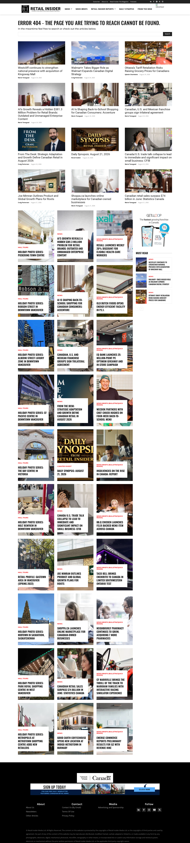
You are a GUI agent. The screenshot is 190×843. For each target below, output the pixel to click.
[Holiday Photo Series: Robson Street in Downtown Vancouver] (36, 291)
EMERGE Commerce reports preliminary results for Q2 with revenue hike (109, 743)
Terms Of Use (68, 811)
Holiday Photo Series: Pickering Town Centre (31, 253)
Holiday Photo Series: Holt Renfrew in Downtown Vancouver (30, 525)
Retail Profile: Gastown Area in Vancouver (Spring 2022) (32, 580)
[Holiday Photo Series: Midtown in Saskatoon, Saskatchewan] (36, 619)
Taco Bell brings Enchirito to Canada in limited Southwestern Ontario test (110, 578)
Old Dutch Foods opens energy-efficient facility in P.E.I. (111, 306)
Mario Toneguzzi (23, 78)
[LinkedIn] (150, 1)
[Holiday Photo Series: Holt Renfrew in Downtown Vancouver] (36, 510)
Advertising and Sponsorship (111, 807)
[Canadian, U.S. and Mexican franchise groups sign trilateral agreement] (148, 94)
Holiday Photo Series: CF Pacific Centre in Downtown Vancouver (32, 416)
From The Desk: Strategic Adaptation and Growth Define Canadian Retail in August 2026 (40, 157)
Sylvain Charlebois (131, 74)
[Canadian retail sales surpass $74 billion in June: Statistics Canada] (148, 181)
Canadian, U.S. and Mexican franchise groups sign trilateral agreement (147, 111)
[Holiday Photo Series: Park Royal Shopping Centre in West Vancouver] (36, 674)
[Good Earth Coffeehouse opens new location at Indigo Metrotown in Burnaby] (75, 729)
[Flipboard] (156, 1)
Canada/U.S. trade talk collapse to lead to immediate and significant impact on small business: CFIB (148, 157)
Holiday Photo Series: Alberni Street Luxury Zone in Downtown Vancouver (31, 360)
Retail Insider (76, 158)
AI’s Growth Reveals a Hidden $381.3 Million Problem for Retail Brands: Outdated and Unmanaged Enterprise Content (40, 114)
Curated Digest (64, 466)
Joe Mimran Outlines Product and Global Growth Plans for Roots (38, 197)
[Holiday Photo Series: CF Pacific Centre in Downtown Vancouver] (36, 400)
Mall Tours (23, 247)
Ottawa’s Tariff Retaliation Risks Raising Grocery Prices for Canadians (147, 69)
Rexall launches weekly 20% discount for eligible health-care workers (110, 250)
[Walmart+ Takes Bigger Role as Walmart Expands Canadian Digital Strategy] (95, 53)
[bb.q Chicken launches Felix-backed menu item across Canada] (115, 510)
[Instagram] (162, 1)
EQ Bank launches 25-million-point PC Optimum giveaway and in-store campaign (110, 360)
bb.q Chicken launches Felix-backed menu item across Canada (110, 525)
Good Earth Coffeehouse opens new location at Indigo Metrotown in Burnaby (71, 743)
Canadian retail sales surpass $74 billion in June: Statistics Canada (145, 197)
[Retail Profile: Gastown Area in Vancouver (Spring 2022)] (36, 564)
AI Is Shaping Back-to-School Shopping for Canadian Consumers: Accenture (94, 111)
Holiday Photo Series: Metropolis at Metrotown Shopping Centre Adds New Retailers (30, 741)
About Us (30, 807)
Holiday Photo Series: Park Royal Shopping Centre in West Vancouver (30, 688)
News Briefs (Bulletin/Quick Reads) (110, 240)
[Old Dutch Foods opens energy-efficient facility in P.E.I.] (115, 291)
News (59, 234)
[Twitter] (159, 1)
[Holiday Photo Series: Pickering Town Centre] (36, 236)
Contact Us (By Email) (71, 807)
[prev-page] (137, 308)
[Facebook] (153, 1)
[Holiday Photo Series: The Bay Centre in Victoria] (36, 455)
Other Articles (32, 815)
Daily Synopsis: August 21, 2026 (90, 154)
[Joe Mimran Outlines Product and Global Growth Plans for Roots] (41, 181)
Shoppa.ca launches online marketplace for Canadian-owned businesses (91, 199)
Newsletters (31, 811)
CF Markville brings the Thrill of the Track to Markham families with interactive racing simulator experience (111, 686)
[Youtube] (154, 810)
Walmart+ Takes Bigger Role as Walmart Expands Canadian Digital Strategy (92, 71)
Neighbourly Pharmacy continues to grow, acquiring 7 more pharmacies (110, 633)
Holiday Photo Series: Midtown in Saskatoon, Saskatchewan (31, 635)
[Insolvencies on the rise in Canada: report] (115, 455)
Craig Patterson (76, 78)
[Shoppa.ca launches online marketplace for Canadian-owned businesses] (95, 181)
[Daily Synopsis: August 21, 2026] (95, 139)
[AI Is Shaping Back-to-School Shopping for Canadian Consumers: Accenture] (95, 94)
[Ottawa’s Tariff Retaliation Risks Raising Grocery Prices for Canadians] (148, 53)
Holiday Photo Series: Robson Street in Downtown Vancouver (30, 306)
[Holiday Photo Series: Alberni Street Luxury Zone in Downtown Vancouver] (36, 345)
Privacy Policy (68, 815)
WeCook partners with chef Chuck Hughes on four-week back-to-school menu (110, 414)
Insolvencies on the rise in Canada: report (111, 472)
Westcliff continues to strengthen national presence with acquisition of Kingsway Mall (40, 71)
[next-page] (141, 308)
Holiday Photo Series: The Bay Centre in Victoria (30, 470)
